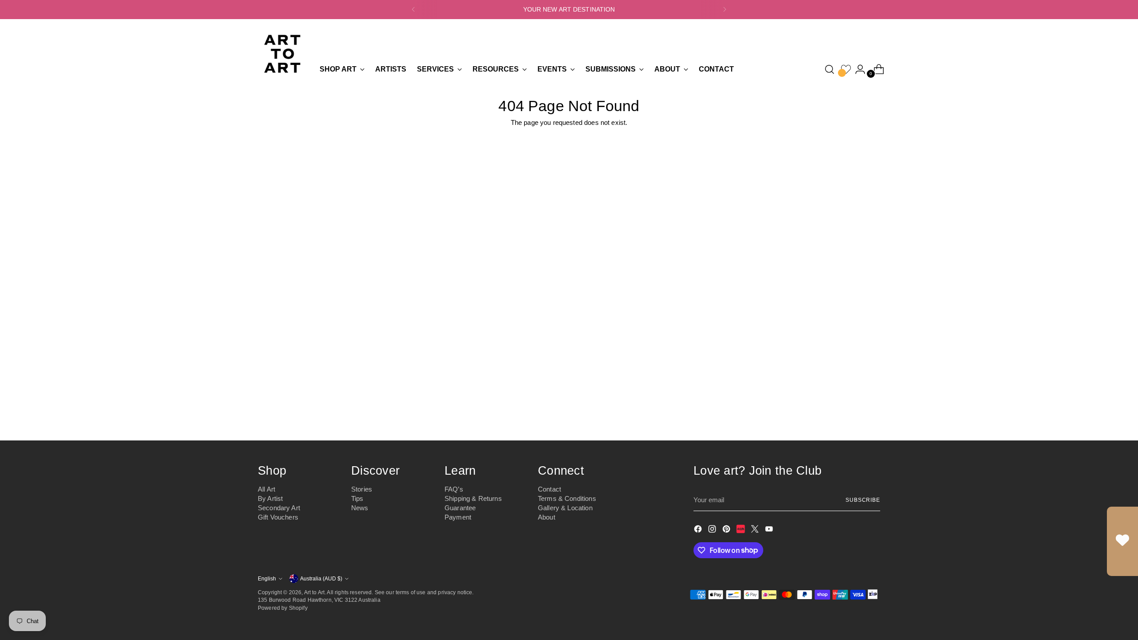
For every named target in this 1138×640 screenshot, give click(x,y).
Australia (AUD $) (321, 578)
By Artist (270, 498)
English (267, 578)
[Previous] (413, 9)
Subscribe (862, 500)
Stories (361, 489)
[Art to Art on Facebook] (698, 530)
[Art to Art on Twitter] (755, 530)
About (546, 517)
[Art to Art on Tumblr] (741, 530)
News (360, 508)
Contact (549, 489)
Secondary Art (279, 508)
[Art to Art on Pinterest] (727, 530)
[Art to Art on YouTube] (770, 530)
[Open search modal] (829, 69)
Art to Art (314, 592)
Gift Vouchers (278, 517)
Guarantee (460, 508)
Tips (357, 498)
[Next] (724, 9)
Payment (458, 517)
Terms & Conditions (567, 498)
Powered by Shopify (283, 608)
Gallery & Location (565, 508)
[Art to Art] (282, 53)
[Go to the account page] (857, 69)
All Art (266, 489)
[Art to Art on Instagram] (713, 530)
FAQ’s (454, 489)
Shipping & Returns (473, 498)
